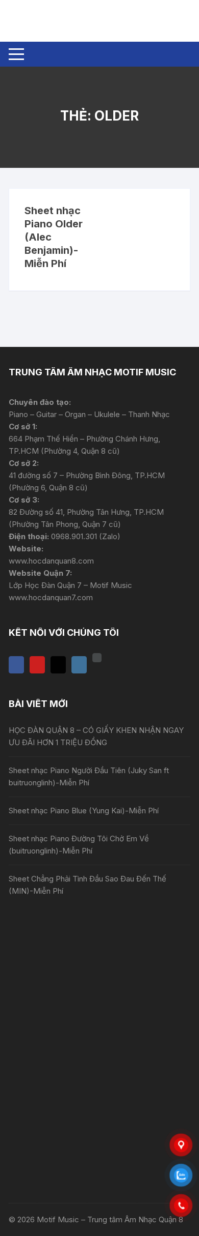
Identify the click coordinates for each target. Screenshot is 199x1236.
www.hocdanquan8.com (51, 561)
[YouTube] (37, 664)
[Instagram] (79, 664)
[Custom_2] (97, 657)
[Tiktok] (58, 664)
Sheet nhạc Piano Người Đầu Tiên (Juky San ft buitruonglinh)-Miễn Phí (89, 776)
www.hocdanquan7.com (51, 597)
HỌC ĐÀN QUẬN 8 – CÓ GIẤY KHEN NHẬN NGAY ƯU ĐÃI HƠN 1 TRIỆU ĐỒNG (96, 736)
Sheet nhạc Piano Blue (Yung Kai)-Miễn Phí (84, 810)
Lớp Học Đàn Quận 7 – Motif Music (70, 585)
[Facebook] (16, 664)
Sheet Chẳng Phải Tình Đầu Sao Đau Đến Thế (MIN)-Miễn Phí (87, 885)
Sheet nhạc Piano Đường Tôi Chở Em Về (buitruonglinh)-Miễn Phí (79, 845)
